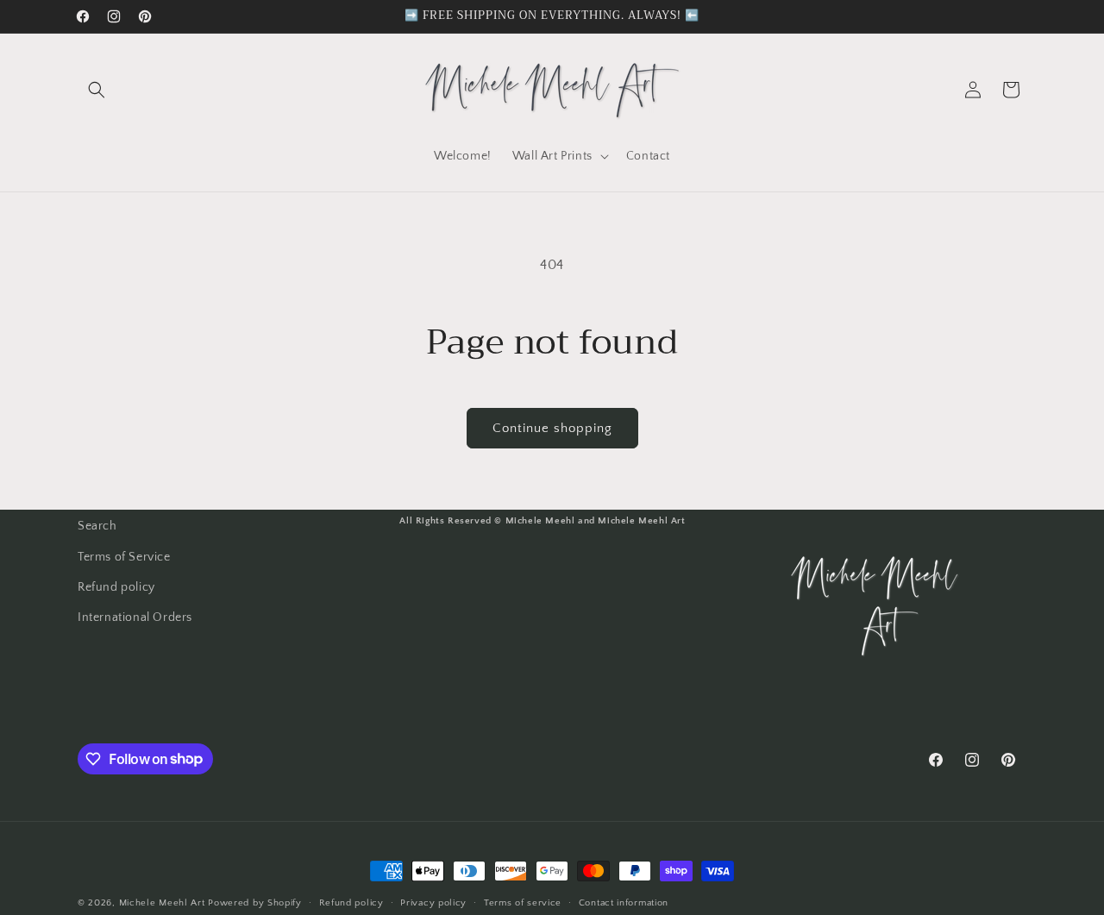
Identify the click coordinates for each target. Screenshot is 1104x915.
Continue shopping (552, 428)
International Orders (135, 617)
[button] (97, 90)
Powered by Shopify (255, 903)
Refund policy (116, 586)
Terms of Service (124, 556)
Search (97, 526)
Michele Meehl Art (162, 903)
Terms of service (522, 902)
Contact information (623, 902)
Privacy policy (433, 902)
